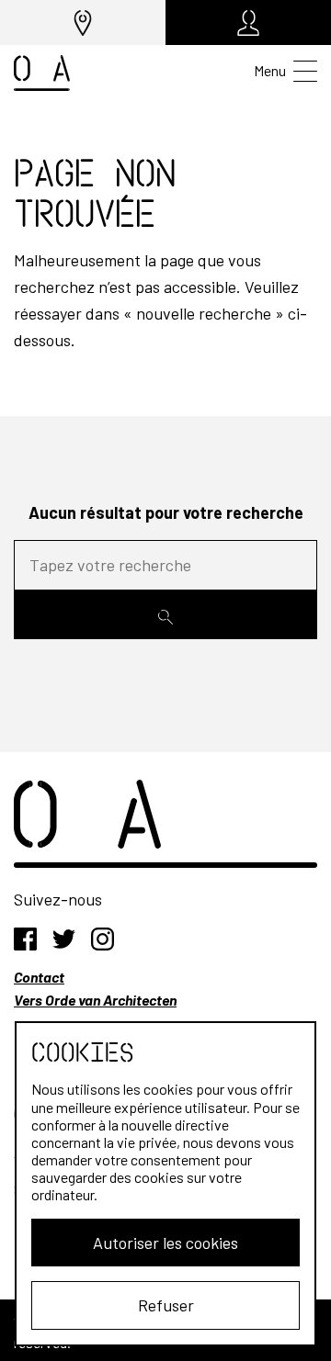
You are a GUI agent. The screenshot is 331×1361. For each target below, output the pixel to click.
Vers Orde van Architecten (95, 999)
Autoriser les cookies (165, 1242)
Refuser (166, 1305)
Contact (39, 976)
